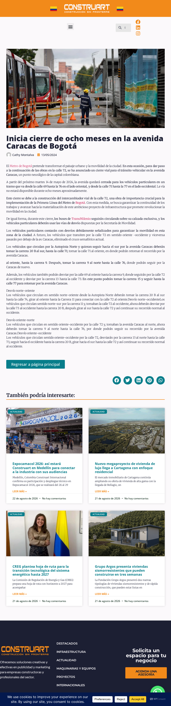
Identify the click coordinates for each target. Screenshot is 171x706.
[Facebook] (138, 22)
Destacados (67, 643)
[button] (70, 26)
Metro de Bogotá (21, 166)
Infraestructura (71, 652)
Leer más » (20, 491)
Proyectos (66, 677)
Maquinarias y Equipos (76, 668)
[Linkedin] (138, 28)
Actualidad (66, 660)
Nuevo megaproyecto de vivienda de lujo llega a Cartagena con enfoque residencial (125, 467)
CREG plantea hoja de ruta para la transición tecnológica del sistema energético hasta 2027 (41, 570)
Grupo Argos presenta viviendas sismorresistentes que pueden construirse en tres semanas (121, 570)
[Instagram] (138, 33)
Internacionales (71, 685)
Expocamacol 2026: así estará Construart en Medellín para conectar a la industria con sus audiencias (44, 467)
